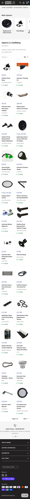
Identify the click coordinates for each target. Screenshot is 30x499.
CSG (18, 352)
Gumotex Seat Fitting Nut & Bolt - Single (7, 256)
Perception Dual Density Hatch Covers (21, 406)
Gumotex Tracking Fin (22, 79)
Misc (3, 380)
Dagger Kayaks (6, 200)
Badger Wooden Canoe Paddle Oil (7, 346)
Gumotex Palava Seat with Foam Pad (7, 287)
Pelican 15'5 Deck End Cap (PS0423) (22, 196)
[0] (27, 3)
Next (25, 419)
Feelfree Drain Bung (6, 79)
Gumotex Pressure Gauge (22, 168)
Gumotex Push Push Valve (21, 377)
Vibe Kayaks (20, 321)
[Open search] (20, 3)
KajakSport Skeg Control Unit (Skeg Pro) (7, 317)
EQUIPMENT (9, 7)
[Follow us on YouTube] (6, 475)
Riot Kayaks (20, 257)
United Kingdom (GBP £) (9, 467)
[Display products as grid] (25, 57)
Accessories (18, 7)
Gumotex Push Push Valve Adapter (6, 108)
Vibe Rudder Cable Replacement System (22, 317)
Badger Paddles (6, 350)
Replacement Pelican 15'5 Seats (22, 107)
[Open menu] (2, 2)
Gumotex (19, 82)
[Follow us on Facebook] (3, 475)
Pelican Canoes (21, 111)
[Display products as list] (27, 57)
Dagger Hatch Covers (6, 196)
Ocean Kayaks (6, 171)
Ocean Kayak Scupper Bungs (6, 168)
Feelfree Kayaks (6, 82)
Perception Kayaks (22, 411)
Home (3, 7)
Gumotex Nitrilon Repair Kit (7, 225)
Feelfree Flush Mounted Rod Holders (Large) (21, 226)
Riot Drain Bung (21, 254)
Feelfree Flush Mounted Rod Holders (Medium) (7, 139)
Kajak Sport (20, 143)
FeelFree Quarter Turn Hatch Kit (22, 286)
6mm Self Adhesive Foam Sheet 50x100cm (22, 347)
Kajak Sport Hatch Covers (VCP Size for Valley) (22, 139)
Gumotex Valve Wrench (6, 405)
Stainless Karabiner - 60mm (7, 377)
